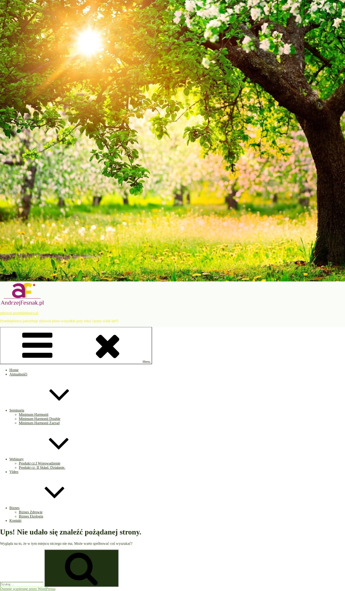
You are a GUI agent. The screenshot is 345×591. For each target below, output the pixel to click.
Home (14, 370)
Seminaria (16, 410)
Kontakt (15, 521)
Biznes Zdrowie (30, 512)
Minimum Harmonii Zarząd (39, 423)
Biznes (14, 508)
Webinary (16, 459)
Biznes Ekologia (31, 516)
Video (13, 472)
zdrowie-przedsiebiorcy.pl (19, 313)
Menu (146, 362)
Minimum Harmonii (33, 415)
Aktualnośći (18, 374)
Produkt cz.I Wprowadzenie (39, 463)
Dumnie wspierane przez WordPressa (27, 589)
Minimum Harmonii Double (39, 419)
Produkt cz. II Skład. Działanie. (42, 468)
